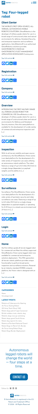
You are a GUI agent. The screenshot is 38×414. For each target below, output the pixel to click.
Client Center (9, 22)
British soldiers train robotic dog (14, 313)
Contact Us (19, 377)
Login (5, 227)
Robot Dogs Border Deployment (13, 331)
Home (5, 244)
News (4, 293)
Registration (9, 71)
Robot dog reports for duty (12, 321)
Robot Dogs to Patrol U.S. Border (14, 326)
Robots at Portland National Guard (14, 323)
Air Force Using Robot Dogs (12, 328)
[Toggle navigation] (33, 3)
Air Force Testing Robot (10, 306)
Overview (7, 105)
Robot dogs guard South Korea (13, 318)
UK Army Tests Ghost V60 (11, 308)
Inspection (8, 149)
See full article (7, 58)
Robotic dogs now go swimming (13, 316)
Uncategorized (7, 296)
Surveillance (9, 188)
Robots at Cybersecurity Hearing (14, 303)
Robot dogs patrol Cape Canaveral (14, 311)
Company (7, 88)
